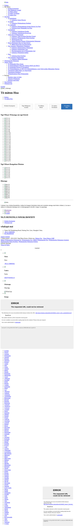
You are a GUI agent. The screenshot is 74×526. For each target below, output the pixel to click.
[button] (9, 106)
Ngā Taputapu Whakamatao (16, 57)
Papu (9, 54)
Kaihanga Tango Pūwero (19, 20)
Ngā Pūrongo (8, 82)
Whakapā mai (8, 83)
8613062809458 (9, 233)
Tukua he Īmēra (5, 245)
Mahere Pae (38, 238)
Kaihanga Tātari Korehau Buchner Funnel (24, 36)
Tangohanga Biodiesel (14, 72)
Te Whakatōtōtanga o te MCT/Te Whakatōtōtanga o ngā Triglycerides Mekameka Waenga (33, 69)
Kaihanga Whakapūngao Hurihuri (21, 23)
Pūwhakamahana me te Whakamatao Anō (23, 51)
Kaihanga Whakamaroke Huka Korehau (23, 38)
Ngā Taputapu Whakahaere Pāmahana (19, 46)
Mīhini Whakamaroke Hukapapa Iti (11, 240)
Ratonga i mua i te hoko (15, 77)
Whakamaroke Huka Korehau (9, 241)
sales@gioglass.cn (9, 277)
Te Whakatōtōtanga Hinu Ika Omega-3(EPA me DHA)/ (24, 65)
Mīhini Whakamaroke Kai (40, 240)
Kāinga (6, 5)
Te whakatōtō (12, 25)
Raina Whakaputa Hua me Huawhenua (19, 43)
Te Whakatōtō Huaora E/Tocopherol (18, 67)
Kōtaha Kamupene (13, 8)
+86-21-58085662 (9, 232)
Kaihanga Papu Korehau (19, 56)
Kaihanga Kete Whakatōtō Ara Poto (22, 28)
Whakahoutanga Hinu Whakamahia (18, 74)
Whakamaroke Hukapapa (11, 61)
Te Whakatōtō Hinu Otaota (15, 64)
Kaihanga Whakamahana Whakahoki (22, 47)
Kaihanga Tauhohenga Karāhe (20, 31)
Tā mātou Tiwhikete (13, 13)
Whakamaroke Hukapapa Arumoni (59, 240)
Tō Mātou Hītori (12, 12)
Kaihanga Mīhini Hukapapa (19, 59)
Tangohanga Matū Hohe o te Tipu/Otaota (19, 70)
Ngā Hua (7, 16)
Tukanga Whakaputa (14, 78)
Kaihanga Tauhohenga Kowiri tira (21, 33)
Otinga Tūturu (8, 62)
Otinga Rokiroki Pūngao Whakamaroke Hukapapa (26, 41)
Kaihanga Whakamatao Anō (20, 49)
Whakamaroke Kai (17, 39)
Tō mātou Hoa (12, 15)
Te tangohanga (12, 18)
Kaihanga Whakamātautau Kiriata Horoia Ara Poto (26, 26)
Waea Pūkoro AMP (48, 238)
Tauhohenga (11, 30)
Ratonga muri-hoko (13, 80)
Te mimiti (10, 21)
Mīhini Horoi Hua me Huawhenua (21, 44)
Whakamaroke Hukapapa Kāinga (28, 241)
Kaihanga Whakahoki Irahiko (20, 52)
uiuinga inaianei (5, 236)
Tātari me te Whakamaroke (15, 34)
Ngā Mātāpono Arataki (14, 10)
